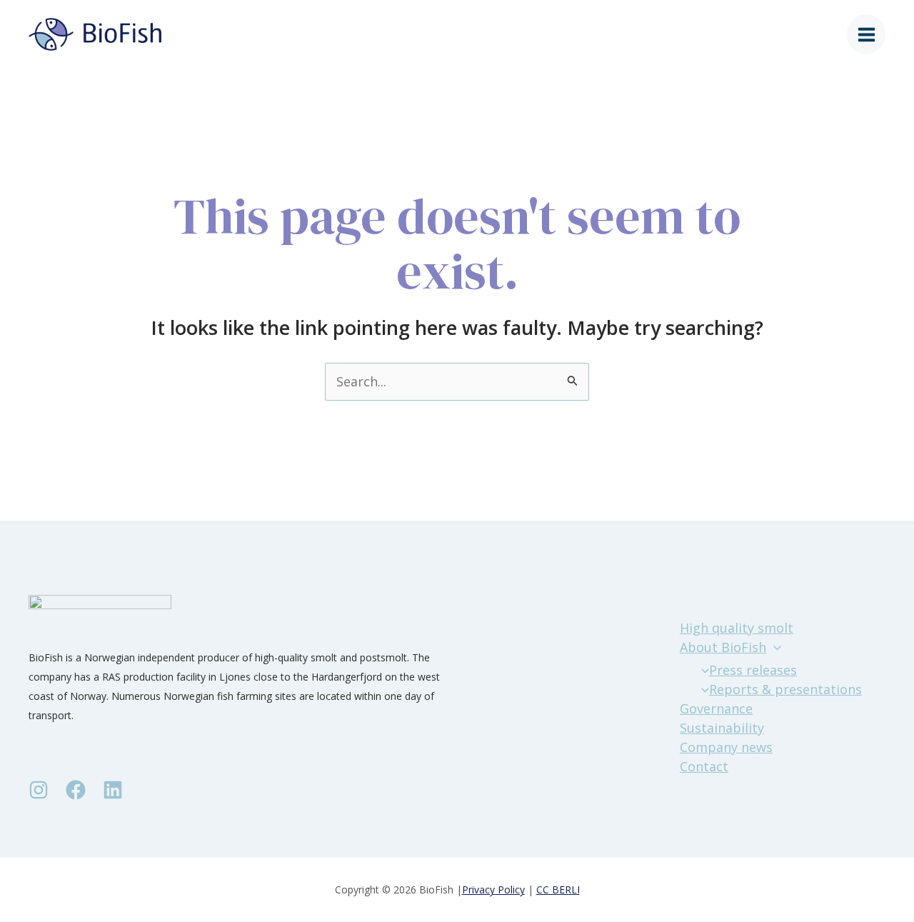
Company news (726, 747)
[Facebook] (76, 790)
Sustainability (722, 727)
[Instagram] (39, 790)
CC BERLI (558, 889)
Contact (704, 766)
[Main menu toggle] (866, 34)
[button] (773, 647)
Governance (716, 708)
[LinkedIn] (113, 790)
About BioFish (723, 647)
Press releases (753, 669)
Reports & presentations (785, 689)
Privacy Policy (493, 889)
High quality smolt (736, 627)
